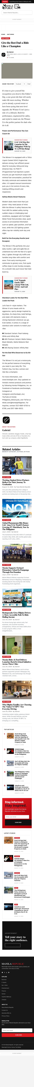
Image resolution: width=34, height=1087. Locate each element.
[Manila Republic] (11, 6)
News (16, 887)
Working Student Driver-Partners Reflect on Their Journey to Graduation (15, 482)
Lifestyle (4, 999)
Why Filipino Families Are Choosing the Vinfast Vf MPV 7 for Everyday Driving (16, 706)
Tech (16, 904)
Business (17, 837)
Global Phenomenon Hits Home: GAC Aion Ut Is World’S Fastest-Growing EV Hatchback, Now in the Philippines (15, 526)
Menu (3, 27)
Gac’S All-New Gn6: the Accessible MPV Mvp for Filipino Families (22, 762)
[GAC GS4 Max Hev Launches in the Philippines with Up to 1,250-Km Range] (8, 145)
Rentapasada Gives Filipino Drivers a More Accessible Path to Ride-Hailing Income (16, 614)
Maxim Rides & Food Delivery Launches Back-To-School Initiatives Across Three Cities (16, 661)
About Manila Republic (8, 1007)
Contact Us (5, 1010)
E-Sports (4, 982)
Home (3, 34)
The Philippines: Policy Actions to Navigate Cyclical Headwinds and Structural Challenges (22, 775)
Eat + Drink (5, 985)
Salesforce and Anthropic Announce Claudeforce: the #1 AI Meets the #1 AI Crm (22, 788)
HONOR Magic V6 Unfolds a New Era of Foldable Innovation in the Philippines (22, 751)
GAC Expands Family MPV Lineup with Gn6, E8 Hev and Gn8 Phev (22, 284)
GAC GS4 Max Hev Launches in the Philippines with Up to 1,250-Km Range (22, 145)
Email (29, 84)
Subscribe (18, 822)
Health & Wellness (6, 996)
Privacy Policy (5, 1016)
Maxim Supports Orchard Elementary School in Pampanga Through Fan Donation (15, 570)
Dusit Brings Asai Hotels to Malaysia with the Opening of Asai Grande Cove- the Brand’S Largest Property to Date (20, 1)
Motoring (10, 34)
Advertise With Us (12, 945)
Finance (4, 991)
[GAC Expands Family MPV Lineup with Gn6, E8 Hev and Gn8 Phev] (8, 284)
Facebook (18, 84)
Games (3, 993)
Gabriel (11, 52)
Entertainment (5, 988)
